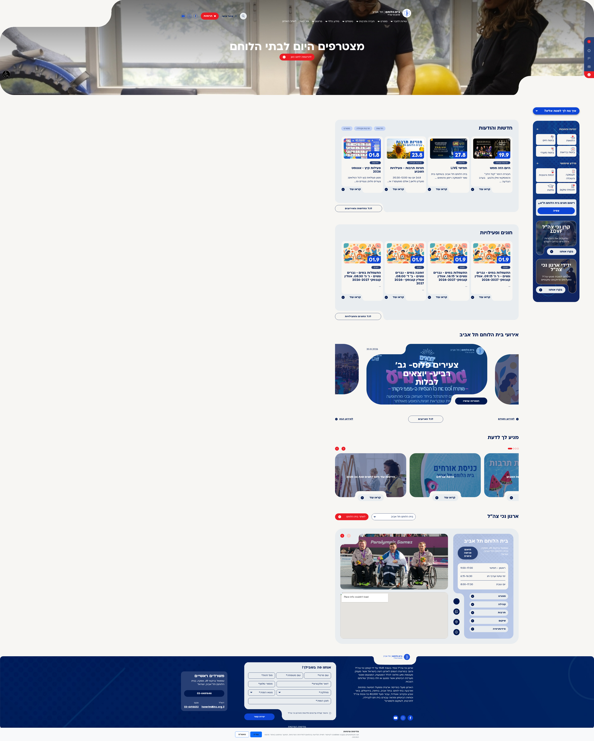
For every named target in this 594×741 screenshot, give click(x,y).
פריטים (318, 21)
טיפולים (349, 21)
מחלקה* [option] (324, 692)
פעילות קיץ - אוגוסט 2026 (366, 170)
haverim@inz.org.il (213, 707)
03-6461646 (204, 693)
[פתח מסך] (6, 74)
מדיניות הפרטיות (297, 727)
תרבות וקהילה (363, 129)
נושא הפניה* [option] (266, 692)
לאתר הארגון (289, 21)
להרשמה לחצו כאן (301, 57)
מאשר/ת (242, 734)
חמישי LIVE (459, 168)
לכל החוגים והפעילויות (358, 316)
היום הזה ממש (500, 168)
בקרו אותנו (566, 251)
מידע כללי (333, 21)
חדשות (379, 129)
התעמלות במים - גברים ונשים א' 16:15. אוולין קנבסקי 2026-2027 (450, 276)
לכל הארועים (425, 419)
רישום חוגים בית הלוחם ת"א (557, 203)
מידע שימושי (568, 163)
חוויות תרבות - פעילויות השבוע (407, 170)
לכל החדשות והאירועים (358, 208)
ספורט (384, 21)
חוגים (505, 267)
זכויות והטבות (567, 129)
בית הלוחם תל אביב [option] (402, 517)
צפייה (256, 734)
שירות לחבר (400, 21)
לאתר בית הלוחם (355, 517)
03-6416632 (191, 707)
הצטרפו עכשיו (471, 401)
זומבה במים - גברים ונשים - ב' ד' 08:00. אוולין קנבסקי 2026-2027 (409, 278)
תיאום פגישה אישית (467, 552)
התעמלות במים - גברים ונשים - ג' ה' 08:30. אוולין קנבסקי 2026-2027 (362, 276)
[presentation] (337, 449)
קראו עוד (484, 189)
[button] (510, 448)
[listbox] (394, 516)
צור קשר (304, 21)
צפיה (556, 211)
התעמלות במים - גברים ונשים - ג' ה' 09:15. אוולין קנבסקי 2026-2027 (492, 276)
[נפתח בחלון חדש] (589, 74)
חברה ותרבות (366, 21)
